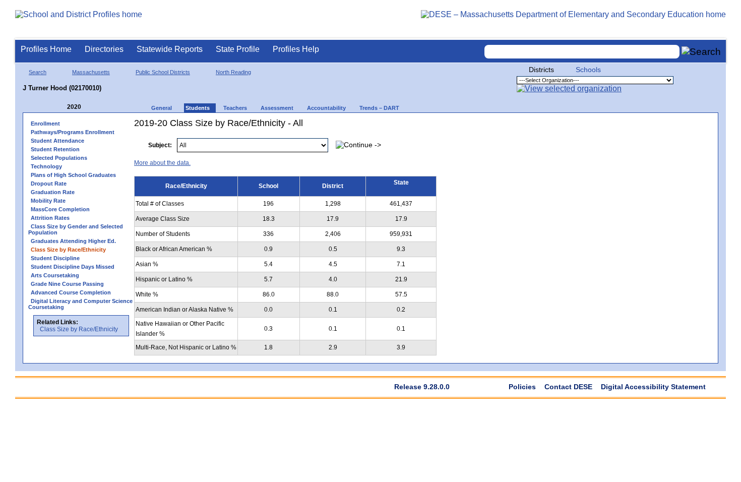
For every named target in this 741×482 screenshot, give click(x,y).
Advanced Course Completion (71, 292)
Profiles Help (296, 49)
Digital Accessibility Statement (653, 387)
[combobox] (582, 51)
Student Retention (55, 149)
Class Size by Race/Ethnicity (79, 329)
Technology (46, 166)
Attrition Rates (50, 218)
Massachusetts (91, 72)
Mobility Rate (48, 201)
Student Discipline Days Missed (72, 267)
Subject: (160, 145)
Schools (588, 70)
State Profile (238, 49)
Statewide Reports (170, 49)
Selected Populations (59, 158)
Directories (104, 49)
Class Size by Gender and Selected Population (75, 229)
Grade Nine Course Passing (67, 284)
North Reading (233, 72)
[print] (649, 140)
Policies (522, 387)
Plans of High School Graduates (73, 175)
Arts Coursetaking (55, 275)
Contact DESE (568, 387)
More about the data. (162, 162)
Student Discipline (55, 258)
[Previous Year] (60, 107)
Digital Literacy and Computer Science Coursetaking (80, 304)
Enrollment (45, 123)
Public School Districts (163, 72)
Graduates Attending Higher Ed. (73, 241)
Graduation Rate (53, 192)
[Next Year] (95, 107)
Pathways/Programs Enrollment (72, 132)
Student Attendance (57, 141)
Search (37, 72)
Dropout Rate (49, 183)
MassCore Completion (60, 209)
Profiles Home (46, 49)
